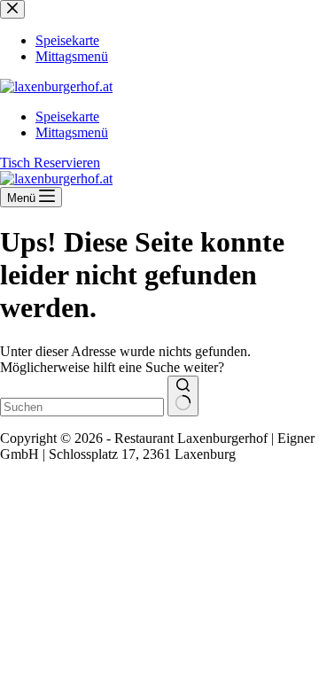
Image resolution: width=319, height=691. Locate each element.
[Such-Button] (182, 396)
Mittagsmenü (71, 132)
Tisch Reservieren (50, 162)
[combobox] (82, 407)
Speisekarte (67, 116)
